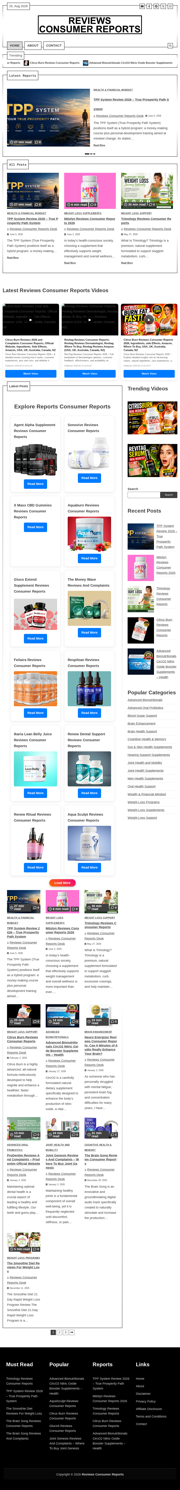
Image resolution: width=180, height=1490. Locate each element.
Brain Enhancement (98, 1032)
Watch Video (30, 373)
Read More (99, 145)
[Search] (170, 45)
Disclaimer (143, 1393)
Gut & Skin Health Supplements (150, 747)
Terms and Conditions (151, 1416)
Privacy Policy (146, 1401)
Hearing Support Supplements (149, 755)
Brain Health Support (142, 731)
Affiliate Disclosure (149, 1409)
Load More (62, 883)
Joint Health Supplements (146, 770)
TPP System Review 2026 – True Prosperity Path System (23, 932)
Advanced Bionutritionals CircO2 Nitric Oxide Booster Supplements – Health (69, 62)
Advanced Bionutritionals (145, 700)
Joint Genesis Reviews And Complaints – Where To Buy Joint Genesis (67, 1443)
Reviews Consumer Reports (103, 1474)
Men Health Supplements (145, 778)
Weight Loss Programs (23, 1258)
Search (133, 489)
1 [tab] (87, 154)
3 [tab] (94, 154)
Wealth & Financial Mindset (113, 90)
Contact (54, 45)
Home (15, 45)
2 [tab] (91, 154)
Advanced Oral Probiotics (145, 708)
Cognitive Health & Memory (147, 739)
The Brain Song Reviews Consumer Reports (101, 1159)
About (32, 45)
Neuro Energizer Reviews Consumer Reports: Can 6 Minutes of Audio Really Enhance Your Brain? (101, 1045)
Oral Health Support (142, 786)
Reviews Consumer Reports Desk (120, 116)
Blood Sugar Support (142, 715)
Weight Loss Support (136, 213)
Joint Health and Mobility (145, 763)
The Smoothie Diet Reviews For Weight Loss (23, 1267)
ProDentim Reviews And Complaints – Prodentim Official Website (23, 1159)
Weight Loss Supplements (83, 213)
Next (71, 1332)
